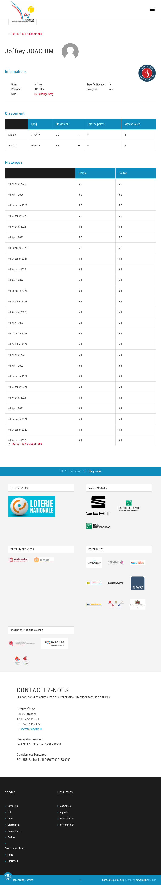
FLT (62, 471)
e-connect (130, 879)
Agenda (64, 812)
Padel (11, 854)
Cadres (11, 837)
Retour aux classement (27, 34)
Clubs (10, 818)
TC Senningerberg (43, 94)
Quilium (152, 879)
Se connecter (67, 824)
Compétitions (14, 831)
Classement (75, 471)
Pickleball (13, 861)
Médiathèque (67, 818)
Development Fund (14, 848)
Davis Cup (13, 805)
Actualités (65, 805)
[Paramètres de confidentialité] (8, 877)
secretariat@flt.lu (31, 729)
